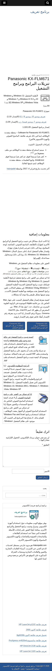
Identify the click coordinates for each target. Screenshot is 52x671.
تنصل (23, 669)
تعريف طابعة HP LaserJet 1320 (33, 651)
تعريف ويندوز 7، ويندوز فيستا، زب (32, 122)
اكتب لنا (37, 258)
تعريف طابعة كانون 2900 (36, 630)
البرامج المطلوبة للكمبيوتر (18, 366)
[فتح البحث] (48, 3)
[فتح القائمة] (4, 3)
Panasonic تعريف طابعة (40, 75)
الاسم (47, 471)
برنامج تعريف (39, 12)
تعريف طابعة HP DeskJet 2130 (33, 646)
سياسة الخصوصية (32, 669)
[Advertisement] (26, 43)
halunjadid (11, 168)
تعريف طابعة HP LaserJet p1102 (33, 624)
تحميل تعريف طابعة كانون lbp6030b (32, 635)
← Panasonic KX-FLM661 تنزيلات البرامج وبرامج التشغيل (14, 326)
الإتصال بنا (15, 669)
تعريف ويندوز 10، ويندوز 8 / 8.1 (32, 116)
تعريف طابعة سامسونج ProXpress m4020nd (28, 640)
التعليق (45, 445)
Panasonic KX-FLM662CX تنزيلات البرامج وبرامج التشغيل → (39, 327)
